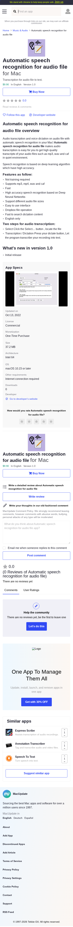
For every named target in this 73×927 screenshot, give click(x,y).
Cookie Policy (11, 886)
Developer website (44, 115)
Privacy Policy (11, 869)
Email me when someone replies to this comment (37, 548)
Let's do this (36, 626)
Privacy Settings (12, 878)
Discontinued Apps (14, 844)
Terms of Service (12, 861)
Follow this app (16, 115)
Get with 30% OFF (36, 702)
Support (7, 903)
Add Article (9, 852)
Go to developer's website (24, 398)
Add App (8, 835)
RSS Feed (8, 912)
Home (6, 30)
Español (28, 818)
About (6, 827)
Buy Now (38, 92)
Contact (7, 895)
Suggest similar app (36, 773)
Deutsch (18, 818)
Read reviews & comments (17, 106)
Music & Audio (20, 30)
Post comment (36, 555)
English (7, 818)
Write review (36, 496)
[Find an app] (14, 11)
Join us (59, 2)
